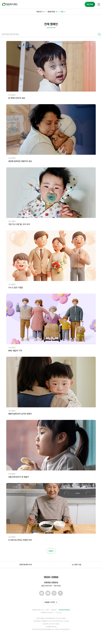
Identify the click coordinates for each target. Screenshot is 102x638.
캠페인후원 (51, 12)
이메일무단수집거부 (47, 613)
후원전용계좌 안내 (25, 564)
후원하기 (39, 12)
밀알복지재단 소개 (38, 610)
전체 (61, 12)
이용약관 (53, 610)
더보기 (51, 551)
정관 (47, 610)
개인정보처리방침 (64, 610)
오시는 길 (58, 613)
